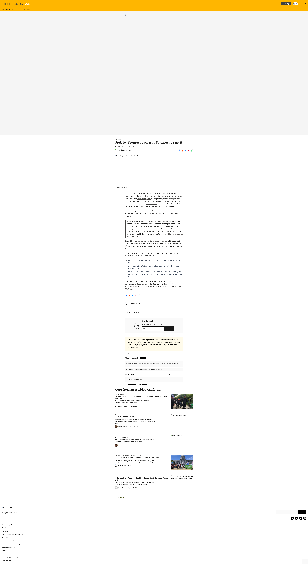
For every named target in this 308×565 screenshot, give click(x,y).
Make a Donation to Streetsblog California (12, 534)
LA (18, 9)
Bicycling (117, 475)
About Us (4, 528)
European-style (151, 204)
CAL (2, 557)
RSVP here (129, 289)
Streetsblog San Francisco (123, 455)
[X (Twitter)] (296, 518)
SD (21, 9)
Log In (284, 4)
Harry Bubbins (122, 488)
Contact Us (4, 550)
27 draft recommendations (152, 221)
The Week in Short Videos (124, 417)
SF (25, 9)
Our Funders (5, 537)
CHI (20, 557)
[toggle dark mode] (295, 3)
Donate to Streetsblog (9, 9)
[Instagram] (304, 518)
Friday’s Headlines (121, 437)
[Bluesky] (300, 518)
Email (144, 328)
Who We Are (5, 531)
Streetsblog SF (119, 139)
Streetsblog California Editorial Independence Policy (15, 544)
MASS (17, 557)
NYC (13, 557)
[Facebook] (292, 518)
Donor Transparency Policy (8, 540)
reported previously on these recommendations (150, 241)
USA (28, 9)
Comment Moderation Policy (9, 547)
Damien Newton (123, 406)
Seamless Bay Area (144, 199)
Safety (116, 414)
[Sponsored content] (154, 74)
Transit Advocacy (136, 455)
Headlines (117, 435)
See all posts (119, 498)
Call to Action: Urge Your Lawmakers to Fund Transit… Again (137, 458)
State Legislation (119, 394)
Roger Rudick (126, 150)
